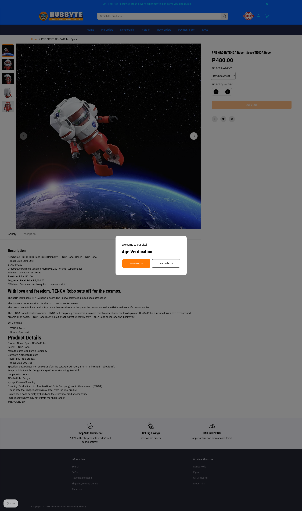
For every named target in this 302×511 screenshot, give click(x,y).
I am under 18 (166, 263)
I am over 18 (136, 263)
